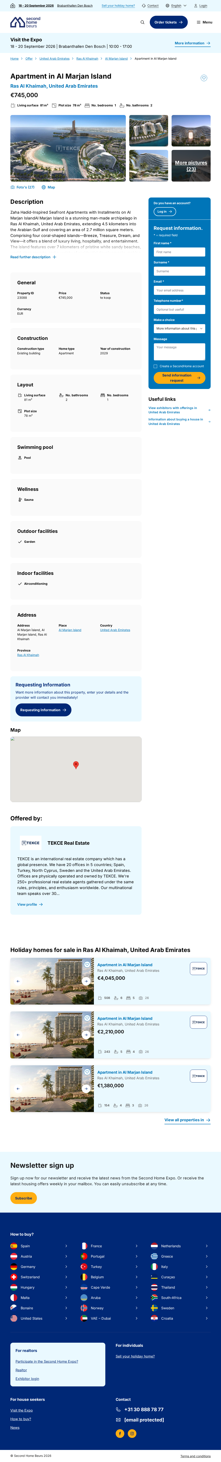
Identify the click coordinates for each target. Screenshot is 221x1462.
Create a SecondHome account (182, 366)
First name (163, 243)
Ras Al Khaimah (87, 58)
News (14, 1427)
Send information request (176, 378)
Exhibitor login (27, 1378)
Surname (161, 262)
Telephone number (168, 300)
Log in (162, 211)
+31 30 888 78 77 (144, 1409)
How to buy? (20, 1419)
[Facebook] (120, 1433)
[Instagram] (132, 1433)
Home (14, 58)
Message (160, 339)
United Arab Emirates (54, 58)
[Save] (204, 78)
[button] (176, 5)
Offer (29, 58)
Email (159, 281)
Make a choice (164, 320)
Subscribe (23, 1198)
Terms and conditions (195, 1456)
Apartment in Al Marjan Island (124, 965)
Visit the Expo (21, 1410)
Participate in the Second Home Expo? (47, 1361)
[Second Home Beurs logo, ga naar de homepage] (26, 22)
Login (203, 5)
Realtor (21, 1370)
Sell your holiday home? (118, 5)
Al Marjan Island (116, 58)
